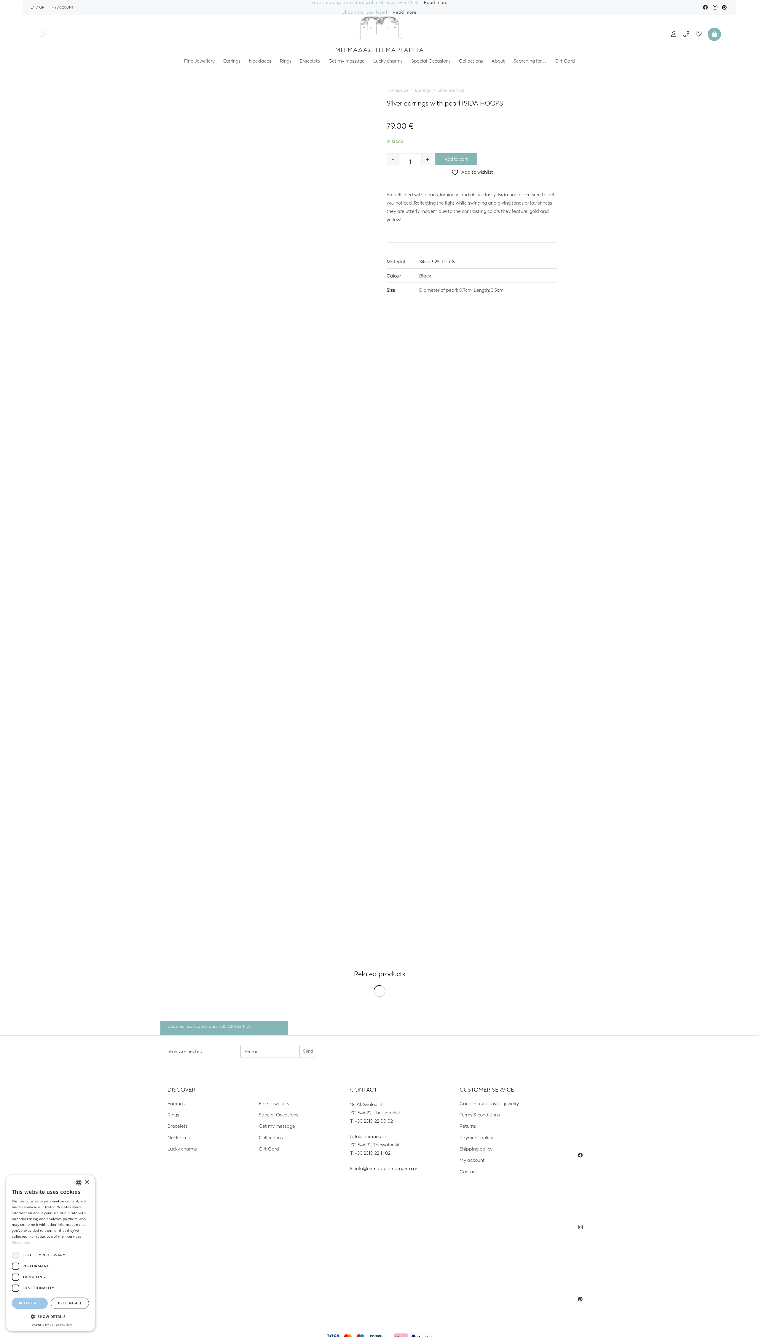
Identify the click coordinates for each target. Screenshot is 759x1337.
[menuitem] (33, 7)
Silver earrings (451, 90)
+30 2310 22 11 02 (372, 1153)
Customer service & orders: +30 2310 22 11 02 (209, 1026)
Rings (173, 1115)
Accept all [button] (30, 1303)
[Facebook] (705, 7)
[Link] (379, 34)
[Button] (673, 34)
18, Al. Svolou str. (367, 1104)
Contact (468, 1172)
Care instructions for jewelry (489, 1103)
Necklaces (179, 1137)
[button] (50, 1317)
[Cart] (714, 34)
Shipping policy (476, 1149)
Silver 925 (429, 261)
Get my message (277, 1126)
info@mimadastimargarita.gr (386, 1168)
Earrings (423, 90)
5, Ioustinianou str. (369, 1136)
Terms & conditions (480, 1115)
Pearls (448, 261)
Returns (468, 1126)
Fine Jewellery (274, 1103)
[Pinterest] (724, 7)
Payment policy (476, 1137)
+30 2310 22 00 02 (374, 1121)
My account (472, 1160)
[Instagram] (715, 7)
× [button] (86, 1182)
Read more (21, 1242)
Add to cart (456, 159)
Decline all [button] (70, 1303)
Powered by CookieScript (50, 1324)
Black (425, 276)
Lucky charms (182, 1149)
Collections (271, 1137)
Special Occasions (278, 1115)
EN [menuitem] (33, 7)
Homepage (398, 90)
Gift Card (269, 1149)
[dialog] (50, 1253)
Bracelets (178, 1126)
